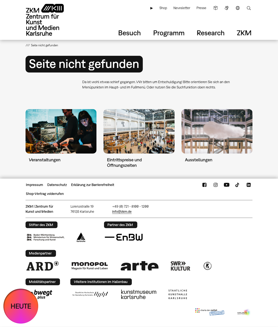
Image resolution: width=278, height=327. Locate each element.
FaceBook (204, 184)
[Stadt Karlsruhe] (81, 237)
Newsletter (181, 8)
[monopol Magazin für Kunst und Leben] (90, 265)
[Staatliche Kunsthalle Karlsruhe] (178, 294)
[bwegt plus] (39, 294)
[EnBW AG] (124, 237)
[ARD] (42, 266)
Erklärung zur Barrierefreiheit (92, 185)
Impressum (34, 185)
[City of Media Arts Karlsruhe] (244, 312)
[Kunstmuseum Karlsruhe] (138, 294)
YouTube (226, 184)
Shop (163, 8)
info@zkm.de (122, 212)
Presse (201, 8)
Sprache (238, 8)
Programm (169, 33)
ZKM (244, 33)
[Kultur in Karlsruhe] (207, 266)
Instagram (215, 184)
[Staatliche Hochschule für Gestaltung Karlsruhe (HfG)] (90, 294)
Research (211, 33)
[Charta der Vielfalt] (209, 312)
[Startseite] (50, 19)
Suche (248, 8)
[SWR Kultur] (180, 266)
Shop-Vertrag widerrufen (45, 194)
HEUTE (21, 306)
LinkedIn (248, 184)
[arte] (139, 265)
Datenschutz (57, 185)
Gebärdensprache (226, 8)
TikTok (238, 184)
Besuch (129, 33)
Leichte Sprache (215, 8)
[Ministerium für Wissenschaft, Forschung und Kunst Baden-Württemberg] (45, 237)
